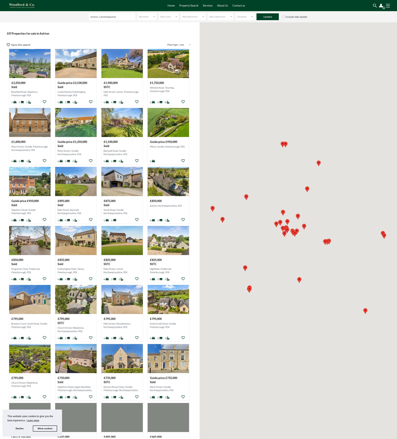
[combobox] (112, 16)
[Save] (44, 101)
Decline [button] (20, 428)
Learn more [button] (33, 420)
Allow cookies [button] (45, 428)
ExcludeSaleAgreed (296, 17)
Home (171, 5)
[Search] (374, 5)
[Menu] (388, 5)
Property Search (188, 5)
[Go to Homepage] (24, 6)
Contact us (238, 5)
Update (267, 16)
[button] (246, 197)
